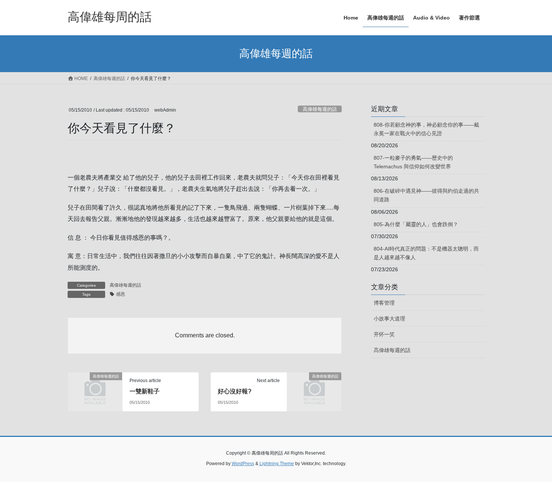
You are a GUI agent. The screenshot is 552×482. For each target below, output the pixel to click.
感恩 (120, 294)
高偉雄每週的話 (320, 109)
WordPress (243, 463)
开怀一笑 (384, 334)
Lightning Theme (276, 463)
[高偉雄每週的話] (95, 388)
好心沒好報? (235, 391)
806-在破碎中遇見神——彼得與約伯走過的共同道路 (426, 195)
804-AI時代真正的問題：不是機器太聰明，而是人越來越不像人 (426, 253)
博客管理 (384, 303)
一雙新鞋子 (145, 391)
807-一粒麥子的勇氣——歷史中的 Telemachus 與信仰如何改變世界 (413, 162)
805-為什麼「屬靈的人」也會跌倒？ (416, 224)
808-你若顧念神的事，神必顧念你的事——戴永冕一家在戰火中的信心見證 (426, 129)
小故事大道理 (389, 319)
